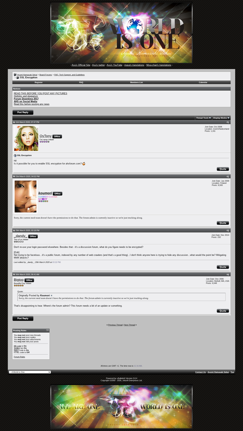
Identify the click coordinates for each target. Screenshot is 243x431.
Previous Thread (115, 325)
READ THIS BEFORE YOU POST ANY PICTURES (40, 93)
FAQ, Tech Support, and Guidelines (69, 75)
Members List (136, 82)
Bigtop (19, 280)
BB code (17, 346)
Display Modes (220, 118)
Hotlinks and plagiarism (26, 96)
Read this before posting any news (31, 104)
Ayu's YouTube (114, 65)
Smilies (17, 348)
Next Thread (129, 325)
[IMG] (16, 350)
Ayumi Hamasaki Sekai (27, 75)
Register (39, 82)
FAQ (81, 82)
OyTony (46, 136)
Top (232, 372)
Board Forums (45, 75)
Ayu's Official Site (81, 65)
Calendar (203, 82)
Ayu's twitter (98, 65)
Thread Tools (202, 118)
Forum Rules (19, 357)
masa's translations (134, 65)
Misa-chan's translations (158, 65)
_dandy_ (20, 236)
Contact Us (200, 372)
